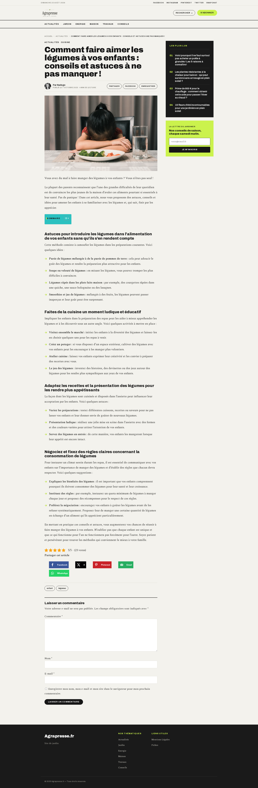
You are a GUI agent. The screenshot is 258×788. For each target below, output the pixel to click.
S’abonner (207, 13)
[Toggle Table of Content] (65, 218)
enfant (50, 588)
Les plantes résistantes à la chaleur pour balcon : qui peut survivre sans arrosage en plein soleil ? (192, 76)
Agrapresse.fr (59, 736)
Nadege (61, 85)
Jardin (67, 24)
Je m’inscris (189, 150)
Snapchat (211, 3)
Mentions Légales (161, 739)
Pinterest (186, 3)
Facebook (158, 3)
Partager (114, 86)
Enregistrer (148, 86)
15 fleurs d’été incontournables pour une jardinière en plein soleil (192, 108)
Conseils (123, 24)
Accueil (48, 36)
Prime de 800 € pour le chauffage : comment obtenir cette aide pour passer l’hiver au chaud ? (191, 93)
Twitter (199, 3)
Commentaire (53, 616)
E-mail (49, 674)
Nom (48, 658)
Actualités (51, 24)
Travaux (108, 24)
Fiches (155, 745)
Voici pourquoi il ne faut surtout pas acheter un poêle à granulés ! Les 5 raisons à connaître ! (192, 60)
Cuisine (65, 42)
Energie (81, 24)
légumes (62, 588)
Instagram (172, 3)
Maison (94, 24)
